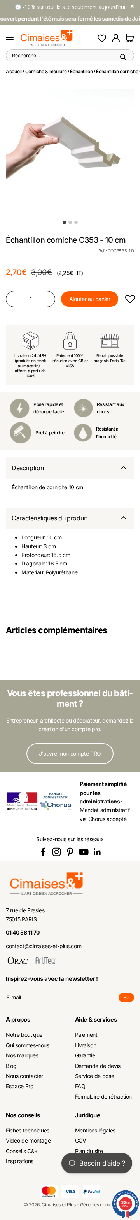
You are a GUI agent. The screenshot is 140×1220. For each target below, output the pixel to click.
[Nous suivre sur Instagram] (56, 852)
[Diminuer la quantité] (16, 299)
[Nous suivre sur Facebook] (43, 852)
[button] (129, 299)
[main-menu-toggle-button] (10, 37)
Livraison (85, 1045)
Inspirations (19, 1161)
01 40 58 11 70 (23, 932)
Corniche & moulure (46, 71)
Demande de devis (98, 1065)
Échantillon (81, 71)
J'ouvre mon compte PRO (70, 753)
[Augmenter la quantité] (45, 299)
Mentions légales (95, 1130)
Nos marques (22, 1055)
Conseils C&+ (22, 1151)
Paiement (86, 1034)
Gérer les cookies (98, 1205)
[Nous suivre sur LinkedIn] (97, 852)
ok (129, 998)
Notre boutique (24, 1034)
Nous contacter (24, 1076)
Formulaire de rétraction (103, 1096)
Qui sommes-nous (27, 1045)
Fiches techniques (27, 1130)
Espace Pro (19, 1086)
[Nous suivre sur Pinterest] (70, 852)
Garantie (85, 1055)
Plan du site (89, 1151)
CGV (80, 1140)
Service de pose (94, 1076)
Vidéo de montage (28, 1140)
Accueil (14, 71)
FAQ (80, 1086)
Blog (11, 1065)
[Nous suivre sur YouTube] (84, 852)
